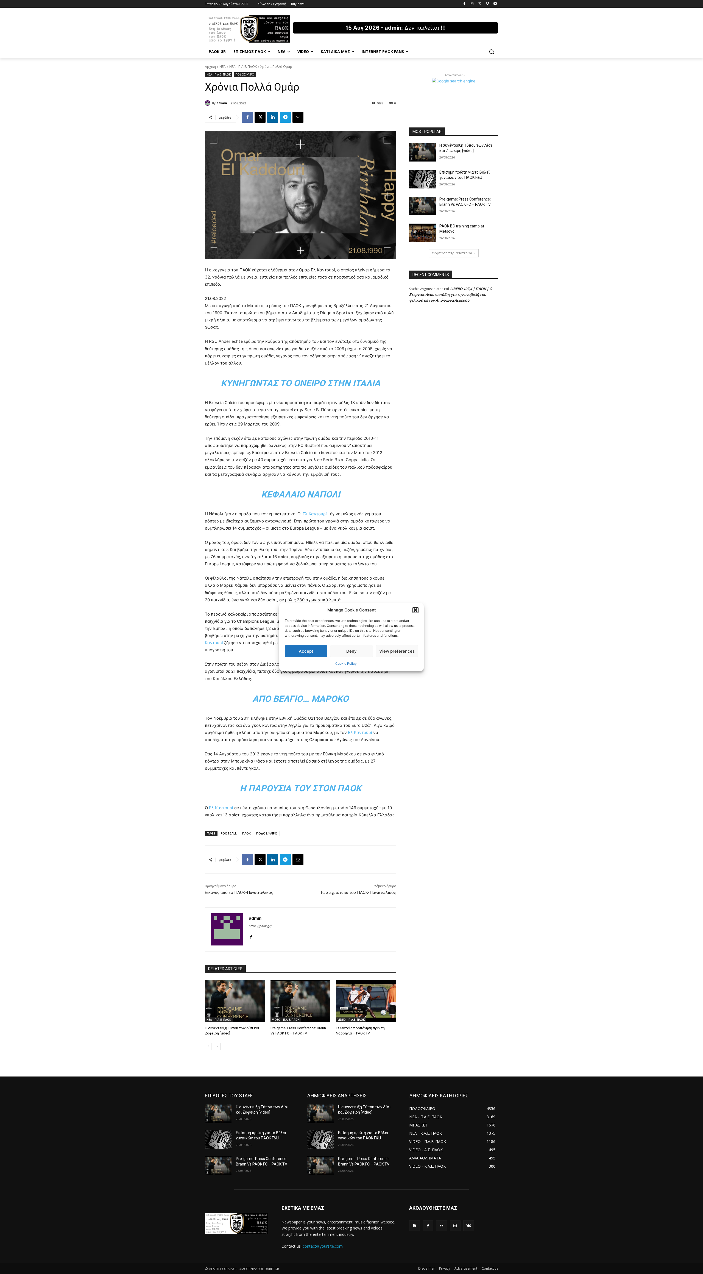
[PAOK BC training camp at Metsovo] (422, 233)
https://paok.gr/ (260, 926)
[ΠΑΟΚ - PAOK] (249, 29)
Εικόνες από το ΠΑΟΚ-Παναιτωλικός (239, 892)
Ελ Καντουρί (315, 513)
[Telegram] (285, 117)
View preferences (397, 651)
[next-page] (217, 1046)
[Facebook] (464, 4)
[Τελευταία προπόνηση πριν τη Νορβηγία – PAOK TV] (366, 1001)
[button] (415, 610)
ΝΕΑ (222, 66)
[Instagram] (472, 4)
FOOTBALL (229, 833)
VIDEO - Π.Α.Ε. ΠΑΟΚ (285, 1020)
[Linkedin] (272, 117)
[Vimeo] (487, 4)
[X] (480, 4)
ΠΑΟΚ (246, 833)
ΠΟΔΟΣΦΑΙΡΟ (244, 74)
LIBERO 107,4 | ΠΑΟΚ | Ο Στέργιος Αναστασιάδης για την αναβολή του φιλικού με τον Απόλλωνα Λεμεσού (450, 294)
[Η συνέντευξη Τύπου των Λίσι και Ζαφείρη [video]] (235, 1001)
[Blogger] (414, 1225)
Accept (306, 651)
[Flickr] (441, 1225)
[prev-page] (208, 1046)
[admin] (208, 103)
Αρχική (210, 66)
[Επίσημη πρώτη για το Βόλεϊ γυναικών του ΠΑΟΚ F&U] (422, 179)
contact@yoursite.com (323, 1246)
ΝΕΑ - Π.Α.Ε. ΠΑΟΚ (243, 66)
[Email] (297, 117)
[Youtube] (495, 4)
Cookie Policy (346, 663)
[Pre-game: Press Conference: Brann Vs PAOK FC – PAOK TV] (300, 1001)
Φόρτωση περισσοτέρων (452, 253)
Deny (351, 651)
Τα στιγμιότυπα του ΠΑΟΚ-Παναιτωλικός (358, 892)
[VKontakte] (468, 1225)
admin (221, 103)
